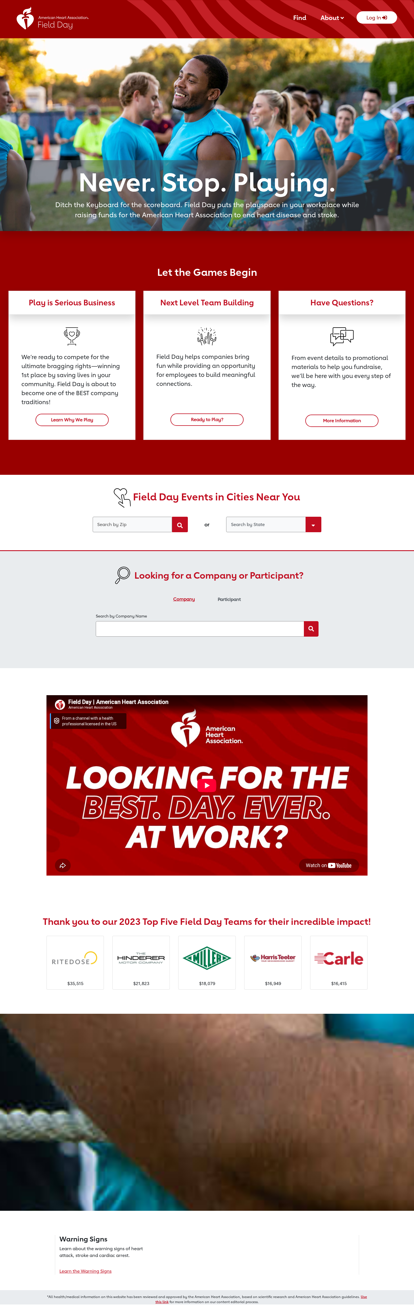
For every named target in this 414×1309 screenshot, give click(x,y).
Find (299, 17)
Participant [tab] (229, 599)
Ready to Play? (207, 419)
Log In (374, 17)
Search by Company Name (121, 616)
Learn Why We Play (72, 419)
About (330, 17)
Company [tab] (184, 599)
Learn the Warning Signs (85, 1271)
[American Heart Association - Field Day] (53, 20)
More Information (342, 420)
